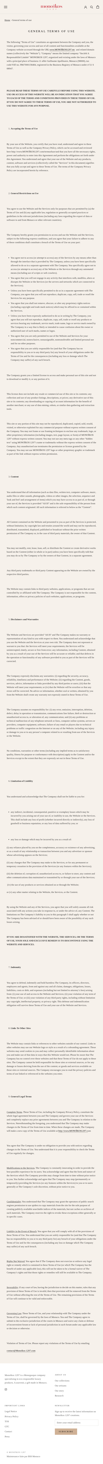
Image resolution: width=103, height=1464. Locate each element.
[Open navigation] (5, 7)
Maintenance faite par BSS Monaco (23, 1456)
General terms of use (22, 20)
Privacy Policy (12, 1416)
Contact (8, 1431)
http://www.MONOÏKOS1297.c (73, 1131)
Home (7, 20)
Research (59, 1395)
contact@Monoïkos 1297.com (21, 1350)
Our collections (62, 1380)
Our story (59, 1390)
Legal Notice (11, 1411)
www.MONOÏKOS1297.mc (62, 49)
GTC (7, 1426)
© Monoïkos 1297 (16, 1452)
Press (7, 1436)
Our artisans (60, 1385)
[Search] (91, 6)
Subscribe (66, 1431)
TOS (7, 1421)
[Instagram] (6, 1389)
